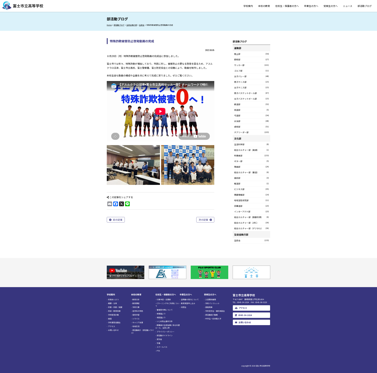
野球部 (251, 59)
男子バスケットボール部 (251, 93)
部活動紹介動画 (211, 314)
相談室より (161, 317)
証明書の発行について (190, 299)
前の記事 (117, 219)
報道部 (251, 183)
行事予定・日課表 (164, 299)
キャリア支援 (137, 322)
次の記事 (203, 219)
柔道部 (251, 104)
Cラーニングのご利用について (167, 304)
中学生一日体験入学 (213, 318)
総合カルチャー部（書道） (251, 172)
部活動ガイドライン (165, 335)
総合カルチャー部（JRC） (251, 222)
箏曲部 (251, 166)
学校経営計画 (113, 314)
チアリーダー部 (251, 132)
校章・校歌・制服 (115, 307)
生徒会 (251, 240)
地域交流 (135, 326)
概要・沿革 (112, 303)
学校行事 (135, 307)
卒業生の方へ (311, 6)
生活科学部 (251, 144)
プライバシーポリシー (165, 331)
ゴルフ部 (251, 70)
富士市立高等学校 (263, 365)
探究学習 (135, 314)
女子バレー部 (251, 76)
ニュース (347, 6)
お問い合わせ (113, 330)
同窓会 (183, 307)
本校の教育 (264, 6)
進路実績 (208, 307)
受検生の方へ (331, 6)
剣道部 (251, 109)
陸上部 (251, 53)
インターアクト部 (251, 211)
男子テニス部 (251, 81)
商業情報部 (251, 194)
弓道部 (251, 115)
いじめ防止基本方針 (165, 321)
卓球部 (251, 126)
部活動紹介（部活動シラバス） (142, 331)
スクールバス (162, 347)
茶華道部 (251, 205)
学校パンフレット (212, 303)
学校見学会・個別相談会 (215, 311)
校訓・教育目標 (114, 311)
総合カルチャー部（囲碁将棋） (251, 217)
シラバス (135, 318)
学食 (158, 343)
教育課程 (135, 303)
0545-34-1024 (245, 315)
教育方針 (135, 299)
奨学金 (159, 339)
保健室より (161, 313)
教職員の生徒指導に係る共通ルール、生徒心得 (167, 326)
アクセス (111, 326)
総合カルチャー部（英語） (251, 149)
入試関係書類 (210, 299)
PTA (158, 350)
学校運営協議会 (114, 322)
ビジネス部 (251, 189)
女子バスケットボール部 (251, 98)
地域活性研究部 (251, 200)
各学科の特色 (137, 311)
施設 (110, 318)
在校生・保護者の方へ (287, 6)
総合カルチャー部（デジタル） (251, 228)
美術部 (251, 177)
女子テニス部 (251, 87)
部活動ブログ (365, 6)
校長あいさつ (113, 299)
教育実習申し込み (188, 303)
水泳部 (251, 121)
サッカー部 (251, 65)
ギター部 (251, 161)
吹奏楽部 (251, 155)
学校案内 (248, 6)
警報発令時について (165, 309)
